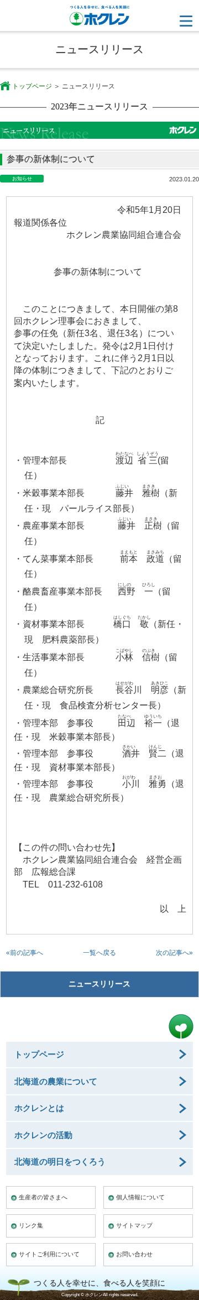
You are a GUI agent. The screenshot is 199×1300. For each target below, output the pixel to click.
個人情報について (140, 1197)
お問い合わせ (134, 1254)
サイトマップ (134, 1225)
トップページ (32, 86)
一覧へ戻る (99, 953)
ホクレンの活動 (43, 1135)
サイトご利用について (49, 1254)
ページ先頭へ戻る (181, 1026)
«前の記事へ (24, 953)
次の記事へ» (174, 953)
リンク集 (31, 1225)
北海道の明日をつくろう (60, 1161)
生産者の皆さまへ (43, 1197)
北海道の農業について (55, 1081)
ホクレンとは (39, 1108)
